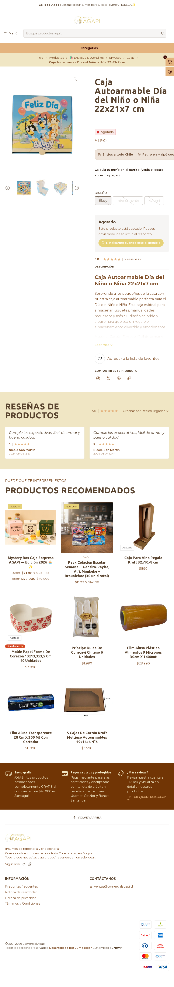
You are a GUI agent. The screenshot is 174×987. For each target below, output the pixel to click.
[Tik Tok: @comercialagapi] (143, 786)
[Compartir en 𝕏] (108, 378)
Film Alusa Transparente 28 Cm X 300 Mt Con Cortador (31, 737)
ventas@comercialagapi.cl (113, 886)
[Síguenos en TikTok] (30, 864)
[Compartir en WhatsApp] (118, 378)
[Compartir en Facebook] (98, 378)
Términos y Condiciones (22, 903)
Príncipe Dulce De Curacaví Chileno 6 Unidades (87, 652)
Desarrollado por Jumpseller (70, 947)
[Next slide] (76, 188)
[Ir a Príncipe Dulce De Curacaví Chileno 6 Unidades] (86, 617)
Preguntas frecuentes (21, 886)
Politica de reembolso (21, 892)
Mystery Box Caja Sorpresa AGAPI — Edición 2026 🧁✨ (31, 562)
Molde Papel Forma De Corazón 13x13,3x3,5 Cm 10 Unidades (31, 656)
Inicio (39, 57)
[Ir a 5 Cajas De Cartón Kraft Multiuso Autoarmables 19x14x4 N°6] (86, 702)
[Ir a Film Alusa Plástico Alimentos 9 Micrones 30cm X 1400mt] (143, 617)
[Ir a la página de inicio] (87, 20)
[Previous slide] (8, 188)
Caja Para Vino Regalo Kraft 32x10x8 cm (143, 560)
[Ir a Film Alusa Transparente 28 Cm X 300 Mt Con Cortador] (30, 702)
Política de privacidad (20, 898)
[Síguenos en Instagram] (23, 864)
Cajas (130, 57)
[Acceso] (170, 71)
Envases (115, 57)
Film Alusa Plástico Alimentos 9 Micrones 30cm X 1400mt (143, 652)
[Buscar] (162, 33)
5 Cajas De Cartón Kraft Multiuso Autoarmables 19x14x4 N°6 (87, 737)
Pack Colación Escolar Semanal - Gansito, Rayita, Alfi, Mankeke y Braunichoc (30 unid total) (87, 569)
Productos (56, 57)
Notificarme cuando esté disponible (133, 242)
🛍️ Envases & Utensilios (86, 57)
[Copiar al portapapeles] (128, 378)
